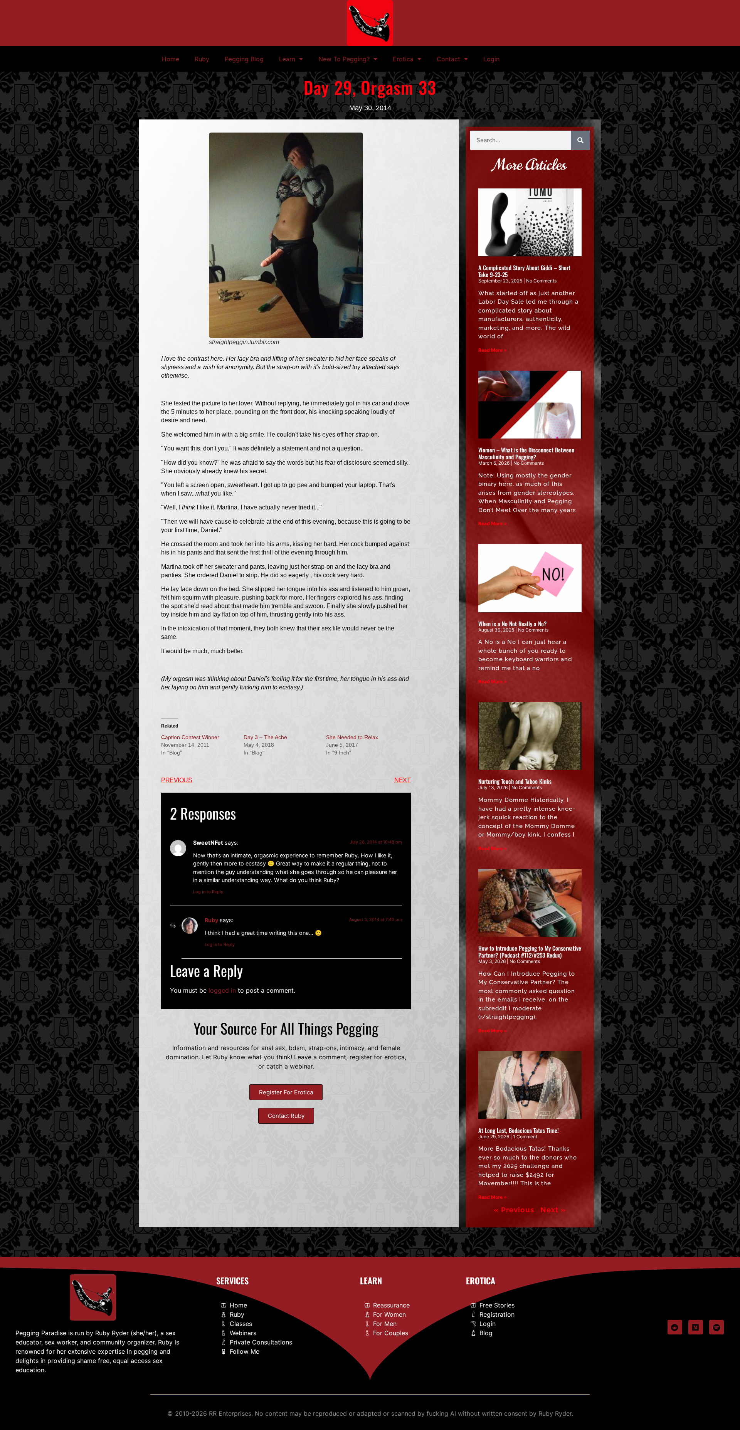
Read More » (492, 350)
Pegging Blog (244, 59)
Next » (553, 1209)
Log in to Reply (208, 891)
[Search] (580, 140)
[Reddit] (675, 1327)
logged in (222, 990)
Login (491, 59)
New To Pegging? (344, 59)
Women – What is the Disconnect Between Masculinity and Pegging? (526, 453)
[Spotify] (716, 1327)
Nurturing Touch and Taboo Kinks (515, 781)
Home (170, 59)
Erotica (403, 59)
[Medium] (695, 1327)
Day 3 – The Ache (265, 737)
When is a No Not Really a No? (512, 623)
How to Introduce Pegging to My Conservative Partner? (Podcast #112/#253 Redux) (529, 951)
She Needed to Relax (352, 737)
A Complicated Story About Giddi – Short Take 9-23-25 (524, 271)
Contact (448, 59)
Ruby (202, 59)
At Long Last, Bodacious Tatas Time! (518, 1130)
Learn (287, 59)
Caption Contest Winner (190, 737)
